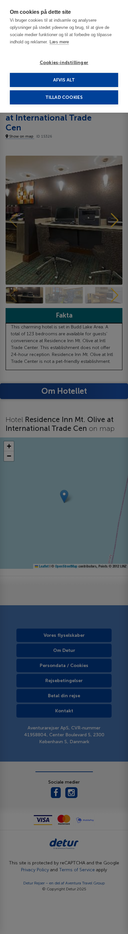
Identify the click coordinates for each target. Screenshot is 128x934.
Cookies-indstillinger (64, 62)
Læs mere (59, 41)
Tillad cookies (64, 97)
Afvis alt (64, 80)
